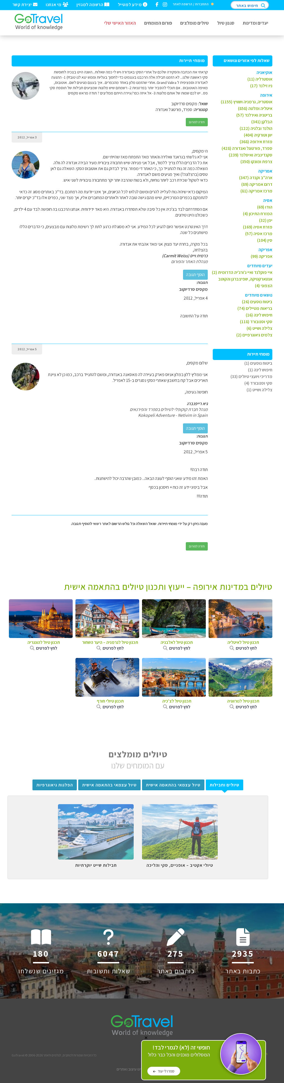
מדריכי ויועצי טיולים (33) (251, 376)
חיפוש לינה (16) (259, 315)
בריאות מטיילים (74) (254, 308)
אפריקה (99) (261, 256)
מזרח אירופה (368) (256, 142)
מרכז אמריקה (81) (256, 191)
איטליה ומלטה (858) (255, 108)
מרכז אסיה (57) (258, 233)
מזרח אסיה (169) (257, 227)
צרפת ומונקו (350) (256, 161)
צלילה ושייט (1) (259, 390)
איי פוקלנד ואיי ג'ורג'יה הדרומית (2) (242, 272)
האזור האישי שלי (120, 23)
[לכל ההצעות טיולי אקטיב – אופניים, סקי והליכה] (180, 808)
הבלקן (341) (261, 122)
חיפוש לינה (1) (260, 370)
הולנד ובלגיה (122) (256, 128)
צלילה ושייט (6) (259, 328)
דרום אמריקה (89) (256, 184)
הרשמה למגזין (90, 4)
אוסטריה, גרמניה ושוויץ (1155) (246, 102)
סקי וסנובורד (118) (256, 322)
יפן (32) (265, 220)
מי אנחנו (54, 4)
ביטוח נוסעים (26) (257, 302)
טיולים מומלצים (194, 23)
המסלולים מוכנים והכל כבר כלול (179, 1051)
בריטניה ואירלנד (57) (254, 115)
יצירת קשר (22, 4)
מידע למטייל (130, 4)
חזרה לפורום (197, 122)
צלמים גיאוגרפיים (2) (254, 335)
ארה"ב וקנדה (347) (255, 178)
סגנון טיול (225, 23)
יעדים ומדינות (255, 23)
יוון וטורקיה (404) (258, 135)
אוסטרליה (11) (259, 79)
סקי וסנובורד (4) (258, 383)
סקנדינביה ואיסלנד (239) (250, 155)
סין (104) (264, 240)
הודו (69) (264, 207)
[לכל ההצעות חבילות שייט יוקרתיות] (96, 808)
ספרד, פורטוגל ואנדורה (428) (247, 148)
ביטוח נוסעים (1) (258, 363)
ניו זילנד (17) (261, 86)
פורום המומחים (158, 23)
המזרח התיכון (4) (257, 214)
